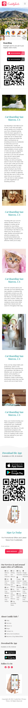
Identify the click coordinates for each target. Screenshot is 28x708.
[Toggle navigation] (25, 3)
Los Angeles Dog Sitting (25, 590)
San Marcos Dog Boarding (7, 582)
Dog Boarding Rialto (13, 603)
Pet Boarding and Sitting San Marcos (13, 594)
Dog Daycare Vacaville (19, 572)
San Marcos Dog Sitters (7, 598)
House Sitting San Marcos (13, 583)
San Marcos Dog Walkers (7, 590)
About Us (9, 626)
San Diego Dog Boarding (25, 598)
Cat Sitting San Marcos (13, 573)
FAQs (7, 620)
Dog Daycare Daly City (19, 596)
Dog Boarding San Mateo (19, 588)
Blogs (8, 628)
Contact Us (9, 631)
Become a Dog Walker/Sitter (14, 636)
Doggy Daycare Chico (19, 581)
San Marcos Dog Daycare (7, 573)
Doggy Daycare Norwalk (25, 583)
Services (8, 623)
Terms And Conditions (12, 634)
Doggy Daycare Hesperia (25, 574)
